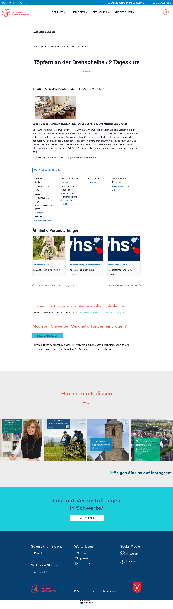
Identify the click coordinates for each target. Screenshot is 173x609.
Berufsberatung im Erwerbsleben (85, 264)
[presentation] (49, 248)
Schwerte (64, 182)
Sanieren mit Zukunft (117, 264)
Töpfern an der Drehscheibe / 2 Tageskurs (55, 285)
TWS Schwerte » (161, 2)
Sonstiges (38, 212)
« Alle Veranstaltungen (44, 31)
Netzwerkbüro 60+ (41, 264)
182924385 (91, 182)
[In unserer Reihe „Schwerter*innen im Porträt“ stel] (21, 440)
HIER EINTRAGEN (47, 335)
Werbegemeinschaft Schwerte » (127, 2)
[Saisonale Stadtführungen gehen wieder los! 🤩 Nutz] (108, 440)
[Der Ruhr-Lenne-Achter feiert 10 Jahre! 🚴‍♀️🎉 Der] (65, 440)
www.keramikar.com (42, 220)
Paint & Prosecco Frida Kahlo (123, 285)
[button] (166, 12)
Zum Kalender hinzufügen (50, 170)
